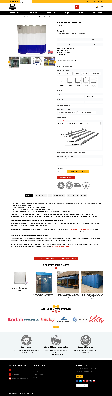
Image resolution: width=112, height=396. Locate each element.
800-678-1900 (16, 374)
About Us (35, 369)
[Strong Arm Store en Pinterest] (83, 381)
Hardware (60, 121)
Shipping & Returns (38, 374)
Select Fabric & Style (63, 109)
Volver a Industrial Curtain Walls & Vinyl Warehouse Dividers (57, 258)
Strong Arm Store (18, 393)
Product (59, 57)
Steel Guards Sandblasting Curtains (61, 246)
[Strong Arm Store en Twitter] (80, 381)
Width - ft (60, 99)
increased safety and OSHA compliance (79, 229)
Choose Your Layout (63, 70)
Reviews (35, 377)
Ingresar (89, 2)
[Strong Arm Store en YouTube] (94, 381)
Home (10, 16)
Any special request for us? (65, 156)
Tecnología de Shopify (29, 393)
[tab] (29, 195)
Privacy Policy (36, 372)
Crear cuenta (98, 2)
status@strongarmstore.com (20, 378)
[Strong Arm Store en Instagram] (87, 381)
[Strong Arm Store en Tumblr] (90, 381)
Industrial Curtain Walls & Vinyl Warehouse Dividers (28, 16)
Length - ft (60, 94)
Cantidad (60, 168)
